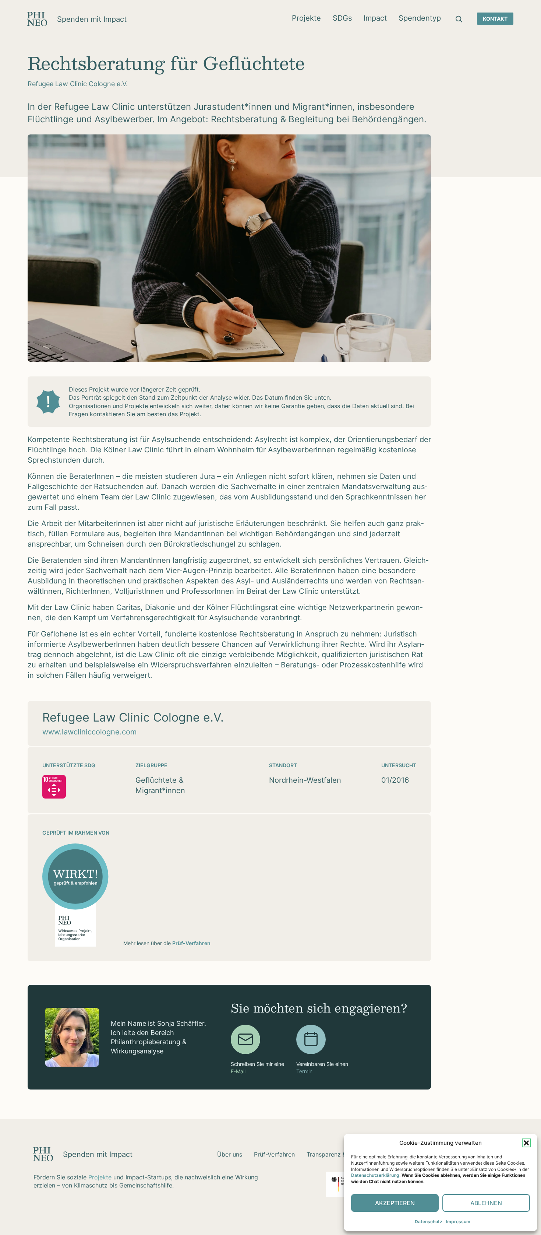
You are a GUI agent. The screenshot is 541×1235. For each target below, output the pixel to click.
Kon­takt (495, 18)
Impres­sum (458, 1221)
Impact (375, 18)
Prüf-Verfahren (191, 943)
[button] (526, 1143)
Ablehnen (486, 1203)
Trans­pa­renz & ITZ (332, 1154)
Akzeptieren (395, 1203)
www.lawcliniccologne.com (89, 731)
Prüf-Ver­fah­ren (274, 1154)
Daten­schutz (428, 1221)
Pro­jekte (306, 18)
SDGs (342, 18)
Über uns (229, 1154)
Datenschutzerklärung (375, 1175)
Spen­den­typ (420, 18)
